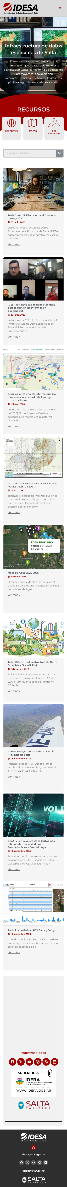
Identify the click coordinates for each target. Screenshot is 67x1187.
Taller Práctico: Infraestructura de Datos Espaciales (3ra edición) (32, 664)
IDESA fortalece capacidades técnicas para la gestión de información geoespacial (31, 307)
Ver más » (14, 244)
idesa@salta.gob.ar (33, 1154)
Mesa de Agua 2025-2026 (23, 572)
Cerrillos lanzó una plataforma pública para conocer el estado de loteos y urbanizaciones (32, 397)
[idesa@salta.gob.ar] (33, 1147)
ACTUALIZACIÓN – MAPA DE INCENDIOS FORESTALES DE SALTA (32, 485)
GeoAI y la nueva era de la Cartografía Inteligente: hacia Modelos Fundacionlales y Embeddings (31, 844)
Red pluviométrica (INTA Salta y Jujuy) (31, 930)
